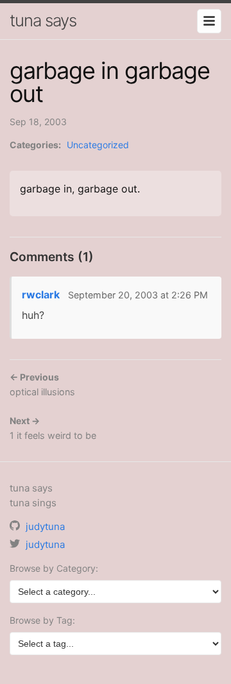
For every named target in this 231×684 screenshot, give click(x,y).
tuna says (43, 20)
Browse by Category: (54, 568)
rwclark (41, 294)
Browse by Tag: (42, 620)
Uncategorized (98, 144)
